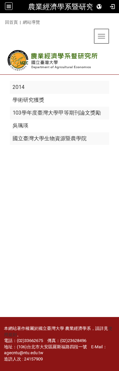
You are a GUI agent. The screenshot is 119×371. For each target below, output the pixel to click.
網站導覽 (31, 22)
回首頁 (11, 22)
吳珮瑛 (20, 125)
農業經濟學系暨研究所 (64, 6)
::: (2, 21)
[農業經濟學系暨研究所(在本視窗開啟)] (53, 60)
